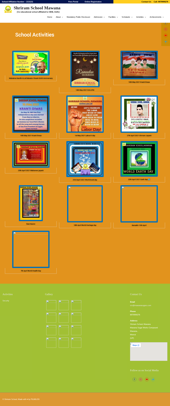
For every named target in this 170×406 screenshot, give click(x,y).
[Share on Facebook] (134, 379)
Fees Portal (73, 2)
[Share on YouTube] (147, 379)
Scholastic (126, 17)
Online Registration (93, 2)
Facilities (112, 17)
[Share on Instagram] (140, 379)
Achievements (155, 17)
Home (49, 17)
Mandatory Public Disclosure (78, 17)
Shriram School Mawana (37, 7)
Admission (98, 17)
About (58, 17)
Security (5, 301)
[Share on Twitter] (153, 379)
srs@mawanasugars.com (140, 305)
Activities (140, 17)
